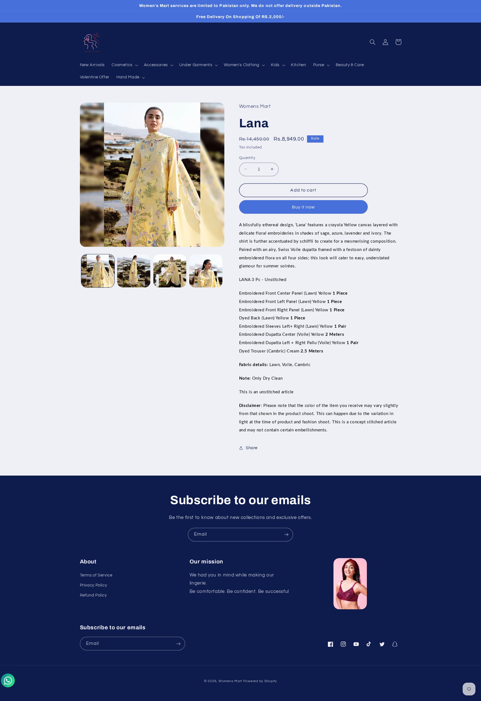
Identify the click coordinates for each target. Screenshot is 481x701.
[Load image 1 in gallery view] (97, 270)
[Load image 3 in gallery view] (169, 270)
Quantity (247, 158)
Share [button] (251, 448)
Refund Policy (93, 595)
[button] (124, 65)
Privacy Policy (93, 585)
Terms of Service (96, 575)
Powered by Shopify (260, 681)
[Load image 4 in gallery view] (205, 270)
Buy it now (303, 207)
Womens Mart (230, 681)
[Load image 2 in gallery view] (133, 270)
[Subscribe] (286, 534)
